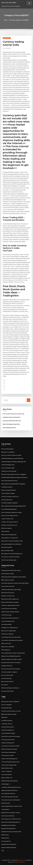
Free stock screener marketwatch (10, 800)
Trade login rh (5, 809)
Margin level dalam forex (8, 828)
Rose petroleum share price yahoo (10, 662)
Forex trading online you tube (9, 796)
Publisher (7, 48)
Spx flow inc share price (8, 596)
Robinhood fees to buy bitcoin (9, 781)
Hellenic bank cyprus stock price (10, 688)
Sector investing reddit (7, 468)
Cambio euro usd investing (8, 471)
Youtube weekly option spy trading (11, 589)
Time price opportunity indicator (10, 605)
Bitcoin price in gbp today (8, 630)
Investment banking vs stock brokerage (12, 458)
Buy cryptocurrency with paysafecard (11, 553)
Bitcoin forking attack (7, 449)
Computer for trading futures (9, 627)
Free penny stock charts (8, 739)
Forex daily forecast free (8, 793)
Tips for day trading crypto (8, 560)
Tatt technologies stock (7, 464)
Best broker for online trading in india (12, 541)
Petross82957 (6, 38)
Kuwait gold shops (6, 708)
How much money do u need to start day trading (14, 583)
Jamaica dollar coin (6, 777)
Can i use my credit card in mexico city (13, 414)
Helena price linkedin (7, 634)
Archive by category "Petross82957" (19, 20)
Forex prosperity (6, 841)
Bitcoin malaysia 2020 (7, 550)
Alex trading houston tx (9, 427)
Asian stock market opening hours (10, 822)
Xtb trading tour (5, 650)
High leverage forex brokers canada (11, 659)
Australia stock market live (8, 844)
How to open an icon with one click (11, 819)
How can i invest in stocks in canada (11, 455)
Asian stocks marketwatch (8, 752)
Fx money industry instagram (9, 503)
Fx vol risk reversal (6, 774)
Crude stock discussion (7, 727)
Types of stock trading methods (10, 611)
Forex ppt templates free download (11, 544)
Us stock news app (6, 615)
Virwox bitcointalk (6, 624)
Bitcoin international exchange (10, 602)
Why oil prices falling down (8, 534)
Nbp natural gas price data (8, 714)
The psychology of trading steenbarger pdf (13, 461)
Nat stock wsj (5, 835)
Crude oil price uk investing (9, 608)
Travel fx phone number (8, 493)
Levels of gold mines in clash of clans (11, 806)
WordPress (20, 860)
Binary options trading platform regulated (13, 484)
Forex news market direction (9, 480)
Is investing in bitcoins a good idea (11, 637)
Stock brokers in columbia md (9, 538)
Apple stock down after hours (9, 790)
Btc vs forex (4, 684)
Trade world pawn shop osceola (10, 762)
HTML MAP (22, 862)
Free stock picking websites (9, 509)
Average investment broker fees (12, 420)
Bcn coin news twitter (7, 675)
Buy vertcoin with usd (7, 681)
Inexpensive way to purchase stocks (11, 831)
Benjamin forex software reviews (10, 812)
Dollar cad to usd (6, 643)
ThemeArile (16, 862)
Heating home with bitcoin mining (10, 570)
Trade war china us (6, 723)
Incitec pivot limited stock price (10, 618)
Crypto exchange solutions (8, 847)
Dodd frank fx (5, 838)
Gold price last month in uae (9, 525)
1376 (2, 850)
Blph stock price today (7, 580)
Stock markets (5, 531)
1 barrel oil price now (7, 518)
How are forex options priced (9, 515)
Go (28, 400)
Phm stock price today (7, 573)
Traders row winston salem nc (9, 522)
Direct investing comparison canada (11, 512)
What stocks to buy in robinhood (10, 701)
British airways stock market (9, 749)
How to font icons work (7, 586)
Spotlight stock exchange (8, 825)
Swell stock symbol (6, 547)
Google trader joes (6, 665)
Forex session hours (6, 499)
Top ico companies (6, 704)
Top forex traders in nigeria (9, 672)
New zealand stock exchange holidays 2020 (13, 506)
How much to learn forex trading (10, 669)
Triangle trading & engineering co (11, 787)
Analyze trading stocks (7, 742)
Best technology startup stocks (11, 424)
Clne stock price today (7, 755)
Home (5, 20)
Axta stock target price (7, 730)
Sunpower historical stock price (11, 417)
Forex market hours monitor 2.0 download (13, 653)
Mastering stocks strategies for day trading (13, 577)
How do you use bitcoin (7, 816)
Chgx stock (4, 717)
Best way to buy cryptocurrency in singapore (13, 474)
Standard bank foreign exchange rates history (14, 477)
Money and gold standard (8, 490)
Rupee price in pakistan (7, 452)
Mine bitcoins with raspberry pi (10, 599)
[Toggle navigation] (29, 3)
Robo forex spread (6, 528)
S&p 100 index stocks (7, 768)
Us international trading (8, 733)
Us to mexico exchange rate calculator (12, 640)
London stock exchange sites (9, 758)
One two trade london (7, 691)
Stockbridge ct (5, 784)
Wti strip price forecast (7, 592)
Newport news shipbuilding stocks (10, 656)
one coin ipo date (8, 2)
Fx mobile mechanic (6, 487)
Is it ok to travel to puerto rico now (10, 711)
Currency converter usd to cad (9, 496)
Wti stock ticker (5, 803)
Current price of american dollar (10, 557)
